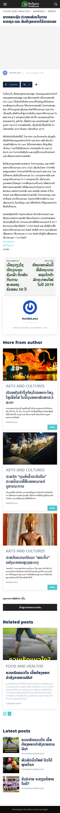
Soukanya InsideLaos (32, 754)
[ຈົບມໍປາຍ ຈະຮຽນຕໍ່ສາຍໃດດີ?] (11, 784)
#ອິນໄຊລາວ (8, 245)
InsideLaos (15, 73)
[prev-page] (5, 714)
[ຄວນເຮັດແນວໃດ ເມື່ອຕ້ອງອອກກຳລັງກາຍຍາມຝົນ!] (30, 644)
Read (52, 427)
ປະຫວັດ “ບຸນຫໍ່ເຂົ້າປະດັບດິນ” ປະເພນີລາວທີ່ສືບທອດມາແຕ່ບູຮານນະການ (26, 481)
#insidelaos (9, 241)
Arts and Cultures (25, 386)
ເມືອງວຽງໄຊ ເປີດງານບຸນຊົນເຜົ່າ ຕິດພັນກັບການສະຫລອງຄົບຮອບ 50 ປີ (17, 277)
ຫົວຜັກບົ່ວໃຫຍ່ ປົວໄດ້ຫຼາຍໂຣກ (36, 762)
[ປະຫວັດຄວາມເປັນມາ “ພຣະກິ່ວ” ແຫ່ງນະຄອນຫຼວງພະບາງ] (30, 529)
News (52, 11)
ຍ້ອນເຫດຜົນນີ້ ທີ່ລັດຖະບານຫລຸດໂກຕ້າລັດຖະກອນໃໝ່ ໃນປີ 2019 (42, 275)
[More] (36, 84)
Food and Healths (16, 11)
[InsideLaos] (6, 73)
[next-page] (9, 714)
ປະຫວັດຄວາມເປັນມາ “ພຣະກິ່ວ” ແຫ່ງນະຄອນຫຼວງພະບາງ (28, 559)
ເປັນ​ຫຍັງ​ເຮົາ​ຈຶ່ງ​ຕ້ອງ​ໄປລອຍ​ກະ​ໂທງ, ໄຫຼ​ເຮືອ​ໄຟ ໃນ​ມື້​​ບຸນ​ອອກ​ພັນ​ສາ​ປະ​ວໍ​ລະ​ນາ (30, 397)
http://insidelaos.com (30, 322)
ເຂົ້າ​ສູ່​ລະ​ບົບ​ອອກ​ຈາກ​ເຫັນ (30, 607)
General (39, 11)
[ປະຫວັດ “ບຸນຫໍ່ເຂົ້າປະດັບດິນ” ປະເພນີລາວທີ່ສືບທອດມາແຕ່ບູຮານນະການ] (30, 448)
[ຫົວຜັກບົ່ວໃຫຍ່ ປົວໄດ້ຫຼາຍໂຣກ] (11, 765)
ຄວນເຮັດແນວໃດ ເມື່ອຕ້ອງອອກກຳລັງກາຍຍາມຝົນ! (28, 675)
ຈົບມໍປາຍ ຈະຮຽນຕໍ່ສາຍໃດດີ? (37, 781)
